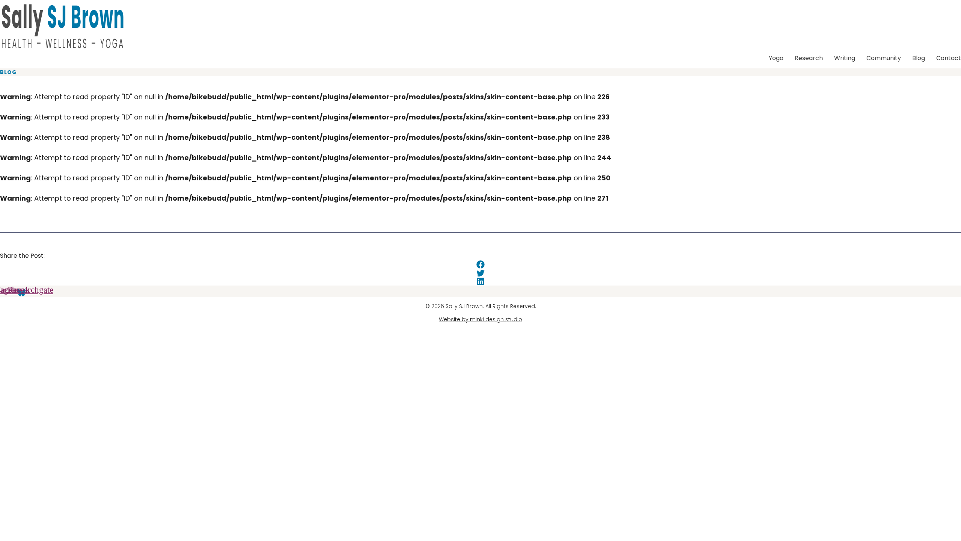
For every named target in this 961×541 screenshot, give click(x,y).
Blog (918, 58)
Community (883, 58)
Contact (948, 58)
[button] (480, 264)
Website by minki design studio (480, 319)
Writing (844, 58)
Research (809, 58)
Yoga (776, 58)
